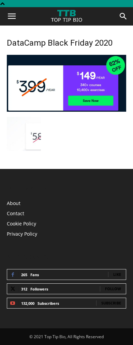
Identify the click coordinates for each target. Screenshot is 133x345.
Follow (113, 288)
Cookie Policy (21, 223)
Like (117, 274)
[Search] (123, 16)
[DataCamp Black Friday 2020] (66, 110)
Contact (15, 213)
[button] (12, 16)
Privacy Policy (22, 234)
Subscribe (111, 302)
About (13, 203)
